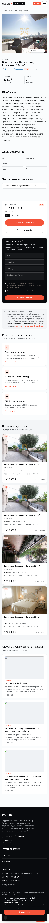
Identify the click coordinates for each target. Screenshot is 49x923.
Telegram (8, 836)
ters (6, 3)
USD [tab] (13, 216)
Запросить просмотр (24, 222)
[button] (24, 33)
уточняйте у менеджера (23, 326)
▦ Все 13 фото (37, 51)
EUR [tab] (7, 216)
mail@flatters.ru (8, 885)
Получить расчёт (24, 230)
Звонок (36, 3)
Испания (13, 11)
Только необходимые (33, 906)
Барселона (23, 11)
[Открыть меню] (44, 3)
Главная (5, 11)
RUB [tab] (18, 216)
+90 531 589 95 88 (11, 881)
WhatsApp (22, 836)
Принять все (24, 912)
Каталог (20, 4)
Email (7, 841)
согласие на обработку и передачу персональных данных (21, 284)
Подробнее (38, 326)
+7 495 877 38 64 (10, 877)
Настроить (12, 906)
